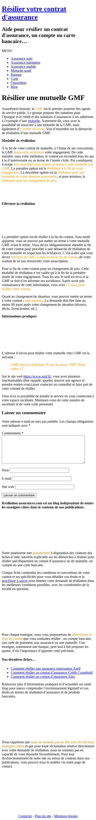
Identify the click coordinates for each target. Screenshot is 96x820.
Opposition (18, 83)
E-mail (6, 478)
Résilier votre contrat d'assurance (34, 13)
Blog (14, 87)
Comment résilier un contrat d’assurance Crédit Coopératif (52, 672)
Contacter (25, 816)
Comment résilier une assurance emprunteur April (45, 668)
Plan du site (43, 816)
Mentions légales (66, 816)
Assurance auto (21, 58)
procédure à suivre (15, 581)
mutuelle (34, 121)
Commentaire (12, 433)
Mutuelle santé (21, 70)
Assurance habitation (25, 62)
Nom (5, 470)
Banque (16, 75)
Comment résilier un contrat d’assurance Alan (43, 676)
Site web (8, 487)
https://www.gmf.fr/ (37, 376)
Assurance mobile (23, 66)
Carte (14, 79)
